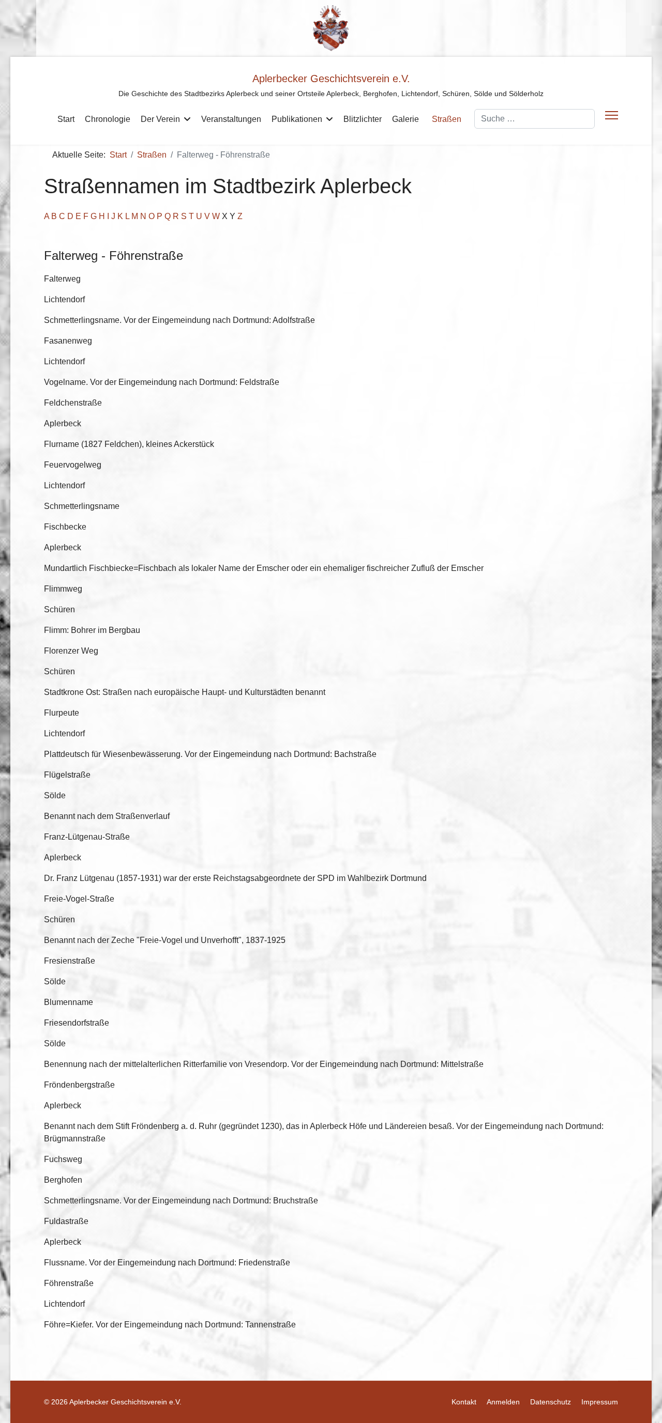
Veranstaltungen (231, 119)
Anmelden (503, 1402)
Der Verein (160, 119)
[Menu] (611, 115)
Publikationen (297, 119)
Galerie (405, 119)
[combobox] (534, 119)
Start (65, 119)
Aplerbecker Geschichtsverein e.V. (331, 78)
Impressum (599, 1402)
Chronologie (107, 119)
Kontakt (464, 1402)
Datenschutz (550, 1402)
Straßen (446, 119)
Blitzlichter (362, 119)
